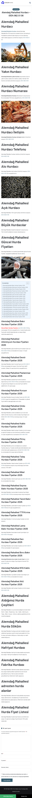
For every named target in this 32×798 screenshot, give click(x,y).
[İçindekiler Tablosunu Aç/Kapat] (27, 283)
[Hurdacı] (7, 2)
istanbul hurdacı (16, 791)
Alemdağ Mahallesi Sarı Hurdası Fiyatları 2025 (14, 311)
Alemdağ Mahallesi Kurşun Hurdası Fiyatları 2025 (14, 292)
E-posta (3, 760)
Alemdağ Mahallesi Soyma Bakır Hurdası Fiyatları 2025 (16, 303)
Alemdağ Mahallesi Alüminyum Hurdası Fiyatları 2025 (15, 287)
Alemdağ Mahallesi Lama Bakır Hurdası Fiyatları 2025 (16, 309)
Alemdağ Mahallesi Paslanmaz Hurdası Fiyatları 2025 (15, 291)
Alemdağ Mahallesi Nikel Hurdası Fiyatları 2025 (14, 302)
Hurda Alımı (16, 9)
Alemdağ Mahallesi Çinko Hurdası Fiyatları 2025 (14, 294)
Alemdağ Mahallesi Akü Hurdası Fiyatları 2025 (14, 316)
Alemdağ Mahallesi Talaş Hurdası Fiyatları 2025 (14, 300)
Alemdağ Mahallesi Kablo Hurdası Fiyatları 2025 (14, 296)
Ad (2, 753)
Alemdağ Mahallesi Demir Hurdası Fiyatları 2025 (14, 289)
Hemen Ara (24, 796)
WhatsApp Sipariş (8, 796)
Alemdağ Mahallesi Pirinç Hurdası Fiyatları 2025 (14, 298)
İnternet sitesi (4, 767)
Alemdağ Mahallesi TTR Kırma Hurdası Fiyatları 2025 (16, 307)
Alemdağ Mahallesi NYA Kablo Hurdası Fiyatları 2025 (15, 314)
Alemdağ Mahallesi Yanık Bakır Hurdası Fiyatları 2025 (16, 305)
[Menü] (30, 3)
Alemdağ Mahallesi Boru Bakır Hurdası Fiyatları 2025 (16, 313)
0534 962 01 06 (24, 80)
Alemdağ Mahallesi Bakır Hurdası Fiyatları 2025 (14, 285)
